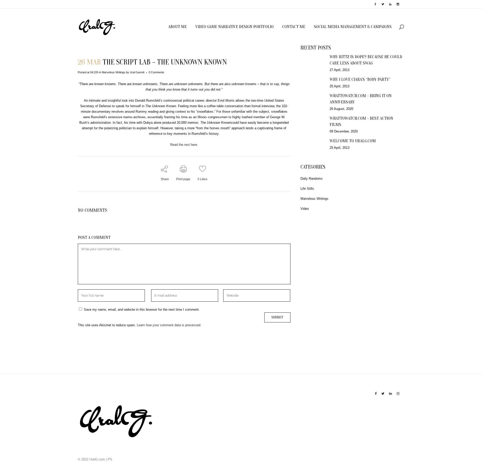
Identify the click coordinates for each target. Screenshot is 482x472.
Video (304, 209)
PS (110, 459)
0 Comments (156, 72)
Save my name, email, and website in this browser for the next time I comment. (142, 309)
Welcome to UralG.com (353, 141)
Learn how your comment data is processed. (169, 325)
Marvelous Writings (113, 72)
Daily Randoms (311, 178)
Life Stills (307, 188)
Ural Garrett (137, 72)
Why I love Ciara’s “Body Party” (360, 79)
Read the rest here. (184, 145)
